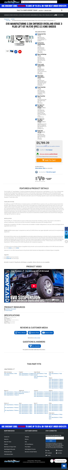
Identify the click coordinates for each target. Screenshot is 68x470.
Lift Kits (13, 19)
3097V (7, 257)
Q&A (44, 168)
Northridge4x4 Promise (30, 449)
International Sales (8, 454)
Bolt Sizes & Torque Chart (10, 446)
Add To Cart (50, 160)
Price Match (28, 446)
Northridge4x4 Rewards (9, 449)
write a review (37, 337)
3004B (10, 248)
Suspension (6, 19)
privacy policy (53, 447)
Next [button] (62, 10)
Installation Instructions (10, 309)
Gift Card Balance (29, 444)
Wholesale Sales (8, 451)
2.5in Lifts (8, 20)
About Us (6, 439)
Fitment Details (8, 310)
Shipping (27, 436)
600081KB (8, 258)
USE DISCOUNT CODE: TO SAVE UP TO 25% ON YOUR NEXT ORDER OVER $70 (34, 6)
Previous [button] (6, 10)
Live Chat (41, 10)
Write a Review (38, 168)
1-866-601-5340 (47, 10)
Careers (6, 444)
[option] (34, 10)
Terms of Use (37, 460)
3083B (17, 248)
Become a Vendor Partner (31, 451)
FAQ (26, 441)
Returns (27, 439)
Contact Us (6, 436)
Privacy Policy (31, 460)
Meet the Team (7, 441)
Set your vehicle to (48, 154)
